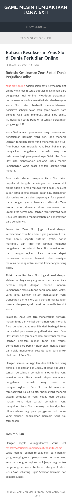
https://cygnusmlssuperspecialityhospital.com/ (34, 447)
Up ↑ (37, 495)
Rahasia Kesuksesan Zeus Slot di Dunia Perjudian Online (36, 55)
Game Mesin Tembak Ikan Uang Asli (35, 9)
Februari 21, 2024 (17, 64)
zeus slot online (15, 85)
